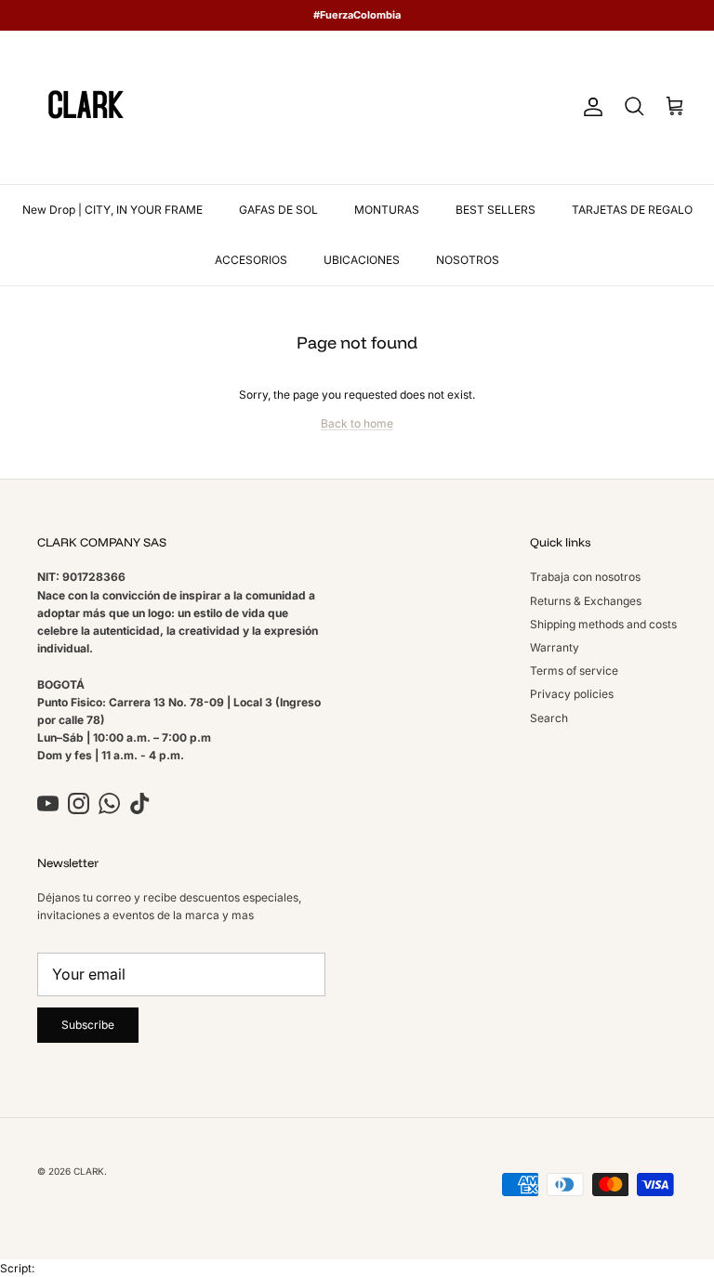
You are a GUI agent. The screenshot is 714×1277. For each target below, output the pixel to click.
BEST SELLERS (496, 210)
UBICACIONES (362, 260)
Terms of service (574, 671)
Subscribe (87, 1025)
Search (549, 718)
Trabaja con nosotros (585, 577)
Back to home (357, 423)
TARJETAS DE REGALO (632, 210)
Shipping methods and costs (603, 624)
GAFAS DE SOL (278, 210)
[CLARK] (86, 107)
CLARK (88, 1171)
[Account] (589, 107)
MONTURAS (386, 210)
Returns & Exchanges (585, 601)
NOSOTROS (467, 260)
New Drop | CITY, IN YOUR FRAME (112, 210)
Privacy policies (572, 694)
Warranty (554, 647)
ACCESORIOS (251, 260)
